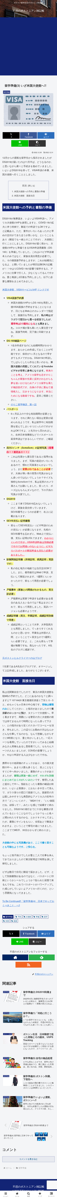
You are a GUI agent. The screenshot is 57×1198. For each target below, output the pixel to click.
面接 (15, 921)
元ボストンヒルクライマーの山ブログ (22, 658)
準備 (37, 916)
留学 (46, 916)
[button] (37, 143)
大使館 (28, 916)
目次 (24, 185)
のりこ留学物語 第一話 (24, 404)
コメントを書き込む (28, 1159)
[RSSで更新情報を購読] (28, 965)
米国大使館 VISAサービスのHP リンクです (25, 289)
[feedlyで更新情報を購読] (42, 957)
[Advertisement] (28, 47)
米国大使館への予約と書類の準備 (29, 191)
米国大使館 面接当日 (24, 195)
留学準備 (9, 916)
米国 (7, 921)
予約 (19, 916)
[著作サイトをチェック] (15, 957)
